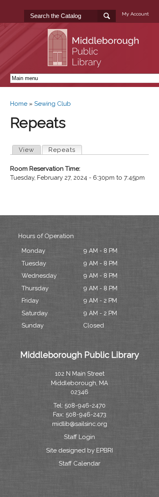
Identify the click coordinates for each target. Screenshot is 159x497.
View (26, 150)
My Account (135, 14)
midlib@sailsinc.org (79, 424)
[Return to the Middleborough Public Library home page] (94, 62)
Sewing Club (52, 103)
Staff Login (79, 437)
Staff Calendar (79, 463)
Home (18, 103)
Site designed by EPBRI (79, 450)
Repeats (65, 150)
